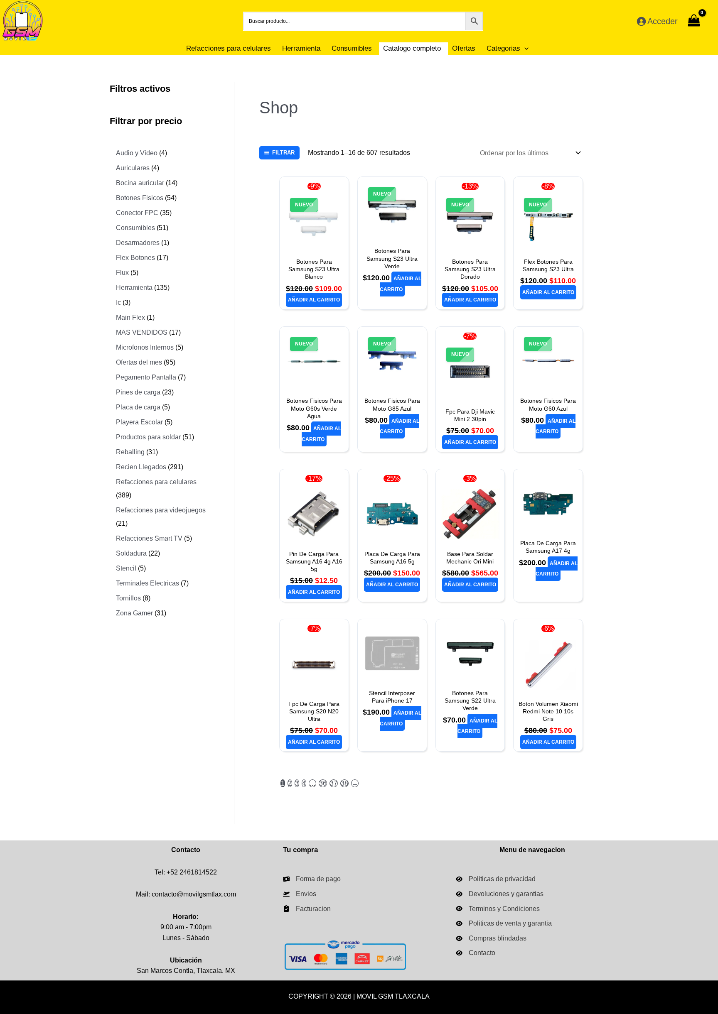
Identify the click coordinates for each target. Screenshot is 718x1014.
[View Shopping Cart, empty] (693, 21)
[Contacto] (475, 953)
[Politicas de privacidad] (496, 879)
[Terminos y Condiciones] (498, 909)
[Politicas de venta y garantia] (504, 923)
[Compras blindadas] (491, 938)
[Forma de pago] (312, 879)
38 (344, 783)
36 (323, 783)
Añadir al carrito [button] (314, 300)
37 (333, 783)
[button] (524, 48)
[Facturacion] (307, 909)
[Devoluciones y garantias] (499, 894)
